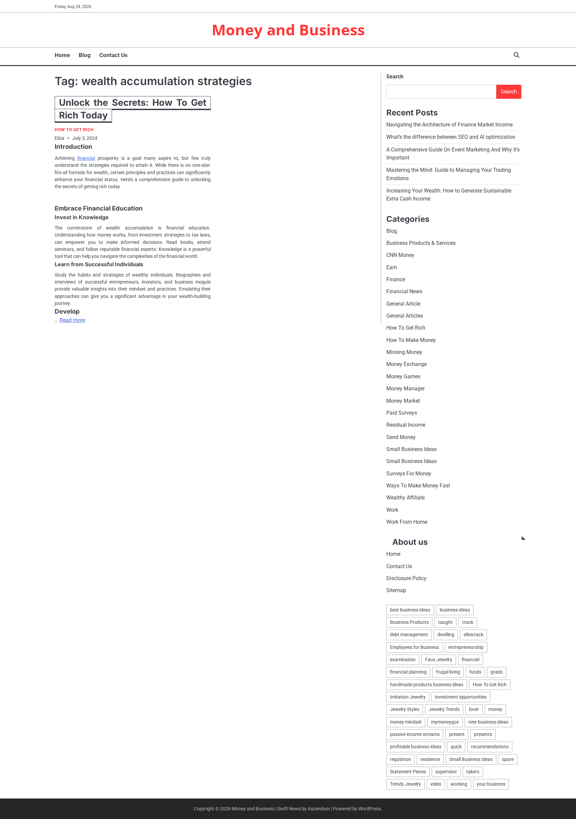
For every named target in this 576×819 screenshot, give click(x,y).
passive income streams (415, 734)
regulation (400, 759)
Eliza (59, 138)
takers (472, 771)
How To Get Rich (74, 129)
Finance (395, 279)
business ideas (455, 609)
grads (497, 672)
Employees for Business (414, 647)
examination (403, 659)
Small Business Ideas (411, 449)
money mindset (406, 722)
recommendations (490, 746)
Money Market (403, 401)
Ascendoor (319, 808)
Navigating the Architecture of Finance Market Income (449, 124)
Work (392, 510)
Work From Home (406, 522)
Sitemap (396, 590)
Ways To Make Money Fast (418, 485)
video (435, 784)
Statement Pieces (408, 771)
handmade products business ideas (426, 684)
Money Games (403, 376)
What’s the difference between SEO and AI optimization (450, 137)
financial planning (408, 672)
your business (491, 784)
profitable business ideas (415, 746)
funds (475, 672)
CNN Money (400, 255)
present (457, 734)
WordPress (369, 808)
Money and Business (288, 29)
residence (430, 759)
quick (456, 746)
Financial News (404, 291)
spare (508, 759)
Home (62, 55)
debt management (409, 634)
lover (474, 709)
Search (394, 76)
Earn (391, 267)
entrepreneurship (466, 647)
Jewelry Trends (444, 709)
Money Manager (405, 388)
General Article (403, 304)
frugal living (448, 672)
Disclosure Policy (406, 578)
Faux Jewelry (438, 659)
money (495, 709)
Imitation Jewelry (408, 697)
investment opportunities (461, 697)
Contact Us (113, 55)
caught (445, 622)
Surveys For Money (408, 473)
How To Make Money (411, 340)
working (459, 784)
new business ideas (488, 722)
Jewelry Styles (404, 709)
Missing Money (404, 352)
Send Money (401, 437)
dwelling (445, 634)
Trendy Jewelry (405, 784)
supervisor (446, 771)
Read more (72, 320)
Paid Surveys (401, 413)
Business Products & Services (421, 243)
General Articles (404, 316)
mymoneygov (445, 722)
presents (483, 734)
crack (467, 622)
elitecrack (473, 634)
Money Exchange (406, 364)
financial (86, 158)
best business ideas (410, 609)
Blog (85, 55)
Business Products (409, 622)
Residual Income (405, 425)
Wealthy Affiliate (405, 497)
